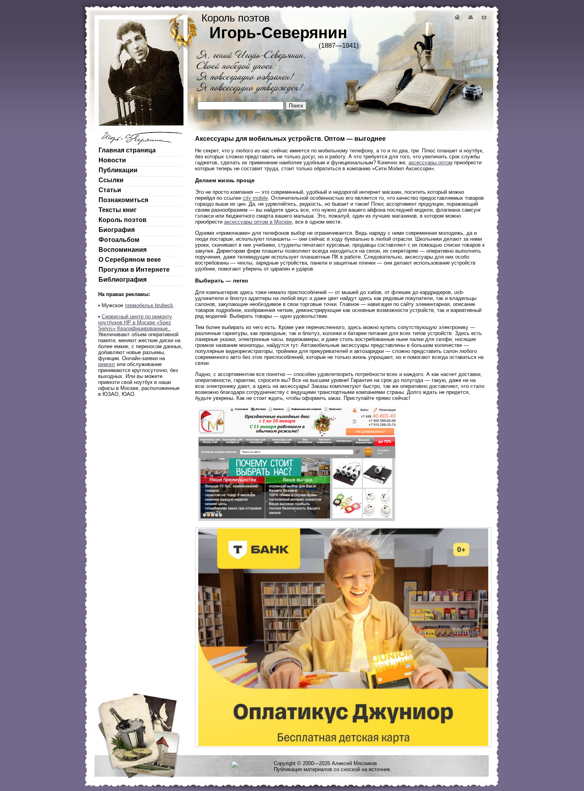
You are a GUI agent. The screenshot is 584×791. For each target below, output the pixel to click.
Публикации (118, 170)
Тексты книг (118, 210)
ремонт (106, 364)
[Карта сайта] (470, 18)
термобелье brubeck (149, 305)
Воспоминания (123, 249)
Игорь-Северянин (278, 32)
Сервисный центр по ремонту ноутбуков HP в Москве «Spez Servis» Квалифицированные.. (135, 322)
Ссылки (111, 180)
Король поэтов (123, 219)
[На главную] (456, 18)
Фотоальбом (119, 239)
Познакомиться (123, 200)
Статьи (110, 190)
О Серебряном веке (130, 259)
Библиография (123, 279)
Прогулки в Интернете (134, 269)
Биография (117, 229)
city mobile (255, 198)
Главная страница (127, 150)
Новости (112, 160)
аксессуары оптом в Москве (258, 222)
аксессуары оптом (430, 163)
